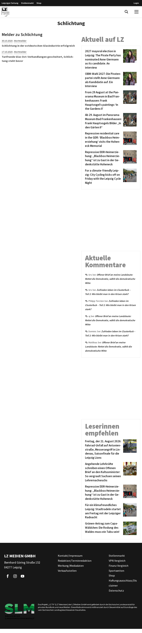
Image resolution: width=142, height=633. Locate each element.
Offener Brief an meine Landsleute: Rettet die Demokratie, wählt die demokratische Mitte (110, 279)
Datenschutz (116, 590)
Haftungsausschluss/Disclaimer (123, 583)
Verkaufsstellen (67, 570)
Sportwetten (116, 570)
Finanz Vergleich (118, 565)
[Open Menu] (136, 11)
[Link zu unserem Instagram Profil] (15, 576)
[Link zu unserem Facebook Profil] (7, 576)
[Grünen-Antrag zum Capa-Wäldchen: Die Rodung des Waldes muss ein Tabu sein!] (129, 528)
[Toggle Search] (126, 11)
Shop (39, 3)
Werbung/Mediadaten (71, 565)
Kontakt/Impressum (70, 555)
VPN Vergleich (117, 560)
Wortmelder (20, 40)
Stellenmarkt (27, 3)
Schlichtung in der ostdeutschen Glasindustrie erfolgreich (38, 45)
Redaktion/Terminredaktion (74, 560)
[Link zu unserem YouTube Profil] (22, 576)
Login (136, 3)
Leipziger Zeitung (10, 3)
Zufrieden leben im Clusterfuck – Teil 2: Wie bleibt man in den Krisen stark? (110, 305)
